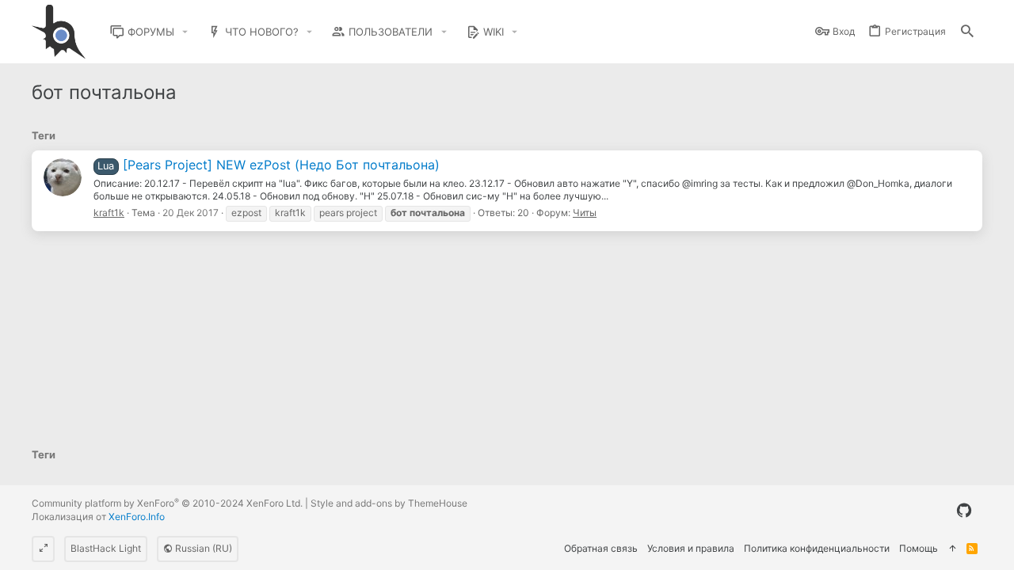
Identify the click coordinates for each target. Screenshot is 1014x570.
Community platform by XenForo (167, 503)
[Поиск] (967, 32)
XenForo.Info (137, 516)
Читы (585, 212)
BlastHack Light (106, 548)
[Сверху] (952, 549)
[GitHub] (964, 510)
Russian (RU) (202, 548)
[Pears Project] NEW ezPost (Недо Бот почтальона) (268, 165)
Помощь (918, 548)
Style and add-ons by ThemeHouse (389, 503)
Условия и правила (690, 548)
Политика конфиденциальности (817, 548)
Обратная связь (601, 548)
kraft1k (108, 212)
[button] (185, 32)
